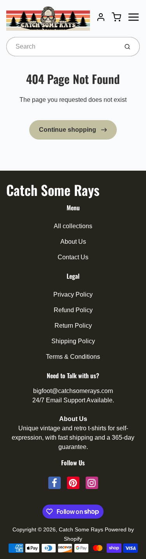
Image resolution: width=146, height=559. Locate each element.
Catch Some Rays (52, 190)
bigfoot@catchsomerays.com (73, 391)
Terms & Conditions (73, 356)
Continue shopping (68, 129)
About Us (73, 241)
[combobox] (61, 46)
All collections (73, 226)
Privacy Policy (73, 294)
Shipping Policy (73, 341)
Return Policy (73, 325)
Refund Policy (73, 310)
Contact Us (73, 257)
